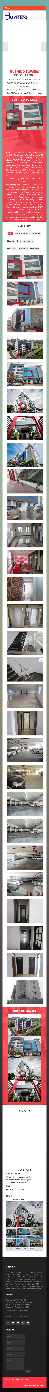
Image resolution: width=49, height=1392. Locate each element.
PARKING (24, 248)
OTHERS (35, 248)
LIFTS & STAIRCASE (26, 241)
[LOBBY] (24, 538)
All (11, 234)
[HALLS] (24, 699)
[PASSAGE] (24, 726)
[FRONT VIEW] (24, 270)
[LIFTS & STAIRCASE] (24, 619)
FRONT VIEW (22, 234)
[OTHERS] (24, 914)
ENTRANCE (35, 234)
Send (28, 1371)
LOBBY (12, 241)
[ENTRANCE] (24, 484)
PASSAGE (13, 248)
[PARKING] (24, 753)
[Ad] (24, 1231)
